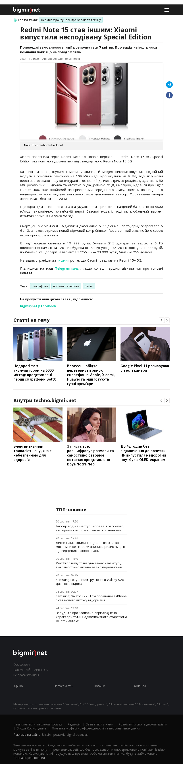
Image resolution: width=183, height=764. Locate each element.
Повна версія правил (29, 758)
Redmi (89, 286)
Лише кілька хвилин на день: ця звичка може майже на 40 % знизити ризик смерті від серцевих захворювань (90, 546)
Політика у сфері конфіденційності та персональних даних (96, 728)
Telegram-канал (67, 268)
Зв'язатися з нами (99, 724)
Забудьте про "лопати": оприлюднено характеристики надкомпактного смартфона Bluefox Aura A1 (91, 616)
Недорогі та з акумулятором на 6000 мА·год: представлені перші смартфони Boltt (34, 372)
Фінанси (140, 686)
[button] (161, 320)
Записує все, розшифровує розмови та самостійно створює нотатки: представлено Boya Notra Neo (90, 455)
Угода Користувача (31, 728)
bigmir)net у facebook (38, 306)
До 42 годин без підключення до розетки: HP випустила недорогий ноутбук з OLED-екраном (143, 453)
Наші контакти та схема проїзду (37, 724)
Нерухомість (63, 686)
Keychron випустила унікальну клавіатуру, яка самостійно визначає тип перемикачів (89, 565)
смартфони (40, 286)
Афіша (18, 686)
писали (62, 260)
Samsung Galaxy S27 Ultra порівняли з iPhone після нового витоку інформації (91, 598)
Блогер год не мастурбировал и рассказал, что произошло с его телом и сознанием (90, 528)
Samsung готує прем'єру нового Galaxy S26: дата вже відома (90, 581)
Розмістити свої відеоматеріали (143, 724)
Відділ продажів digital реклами (65, 734)
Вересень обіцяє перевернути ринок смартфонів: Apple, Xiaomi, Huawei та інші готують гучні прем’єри (91, 374)
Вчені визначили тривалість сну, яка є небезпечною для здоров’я (32, 453)
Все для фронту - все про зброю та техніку (71, 20)
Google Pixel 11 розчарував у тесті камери (145, 368)
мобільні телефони (66, 286)
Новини (99, 686)
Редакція (74, 724)
